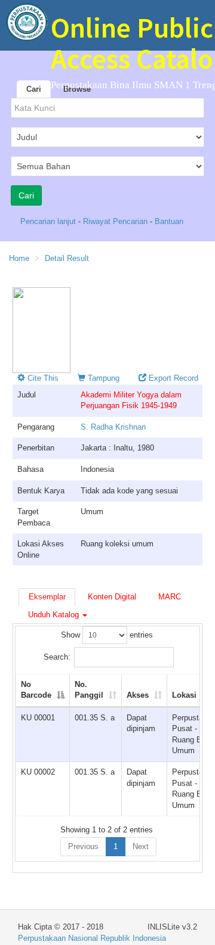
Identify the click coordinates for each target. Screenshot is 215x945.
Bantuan (169, 221)
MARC (169, 596)
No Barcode (36, 690)
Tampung (102, 378)
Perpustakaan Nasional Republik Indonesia (92, 938)
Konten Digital (112, 596)
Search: (57, 656)
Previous (83, 846)
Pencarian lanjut (49, 221)
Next (141, 846)
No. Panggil (89, 690)
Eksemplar (47, 596)
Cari (33, 89)
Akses (138, 695)
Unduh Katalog (54, 614)
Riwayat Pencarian (116, 221)
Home (19, 258)
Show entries (107, 634)
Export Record (172, 378)
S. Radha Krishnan (113, 426)
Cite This (42, 378)
